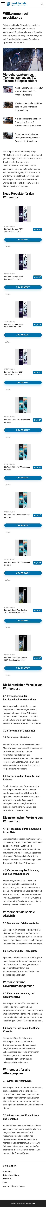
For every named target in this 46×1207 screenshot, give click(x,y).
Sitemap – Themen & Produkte (14, 1186)
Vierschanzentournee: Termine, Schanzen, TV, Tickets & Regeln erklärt (20, 78)
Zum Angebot (23, 239)
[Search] (42, 4)
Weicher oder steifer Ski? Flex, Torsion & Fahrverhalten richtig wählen (28, 106)
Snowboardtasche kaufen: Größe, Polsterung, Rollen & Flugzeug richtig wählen (27, 137)
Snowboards (9, 226)
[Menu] (3, 4)
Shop (5, 1182)
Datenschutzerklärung (11, 1175)
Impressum (7, 1179)
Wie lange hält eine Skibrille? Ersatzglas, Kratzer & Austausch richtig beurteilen (28, 122)
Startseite (7, 1171)
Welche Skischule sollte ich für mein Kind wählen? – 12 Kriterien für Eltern (29, 91)
